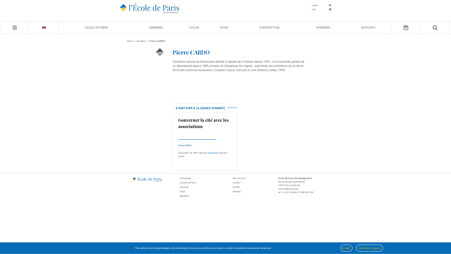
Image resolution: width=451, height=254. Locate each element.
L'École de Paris (96, 27)
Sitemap (237, 191)
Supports (368, 27)
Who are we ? (239, 178)
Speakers (323, 27)
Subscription (269, 27)
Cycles (194, 27)
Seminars (156, 27)
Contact (236, 182)
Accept (346, 248)
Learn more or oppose (369, 248)
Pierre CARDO (185, 145)
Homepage (185, 178)
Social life (213, 153)
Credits (236, 187)
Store (224, 27)
